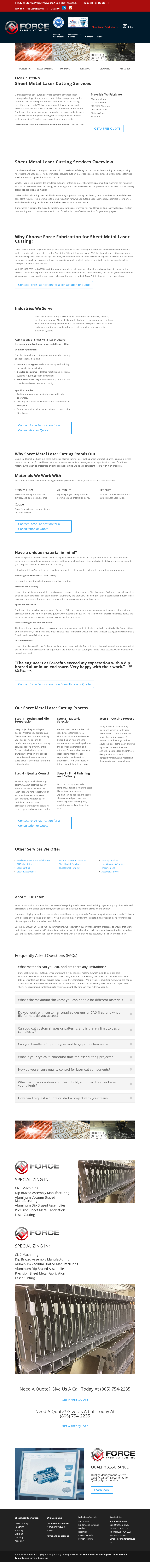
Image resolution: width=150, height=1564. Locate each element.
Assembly (19, 1540)
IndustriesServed (73, 36)
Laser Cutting (23, 867)
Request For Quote (94, 3)
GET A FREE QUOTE (107, 128)
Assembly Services (111, 871)
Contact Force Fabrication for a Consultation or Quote (39, 427)
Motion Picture (85, 1538)
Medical (82, 1528)
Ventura (94, 1554)
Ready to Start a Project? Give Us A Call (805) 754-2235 (46, 3)
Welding (19, 1533)
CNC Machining (24, 864)
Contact (89, 37)
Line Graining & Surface (113, 864)
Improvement (108, 867)
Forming (19, 1530)
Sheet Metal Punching (70, 864)
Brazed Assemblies (26, 871)
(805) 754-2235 (124, 1531)
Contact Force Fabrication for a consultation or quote (54, 285)
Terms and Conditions (58, 1535)
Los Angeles (105, 1554)
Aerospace (83, 1521)
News (100, 37)
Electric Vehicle (85, 1535)
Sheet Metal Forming (69, 867)
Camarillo (20, 1558)
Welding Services (110, 860)
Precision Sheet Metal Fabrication (33, 860)
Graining (19, 1537)
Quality (55, 8)
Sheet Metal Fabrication (104, 27)
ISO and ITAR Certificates (29, 8)
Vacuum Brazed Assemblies (72, 860)
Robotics (82, 1531)
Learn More (102, 1490)
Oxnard (85, 1554)
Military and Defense (88, 1524)
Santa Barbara (119, 1554)
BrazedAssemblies (58, 36)
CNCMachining (128, 26)
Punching (19, 1526)
